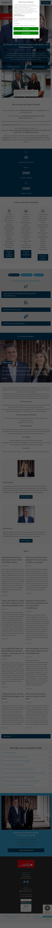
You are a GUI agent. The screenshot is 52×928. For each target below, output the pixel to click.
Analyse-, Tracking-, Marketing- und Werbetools (25, 25)
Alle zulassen (26, 28)
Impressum (20, 36)
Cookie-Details (15, 36)
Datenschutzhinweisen (17, 14)
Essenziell (17, 23)
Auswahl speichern (26, 33)
